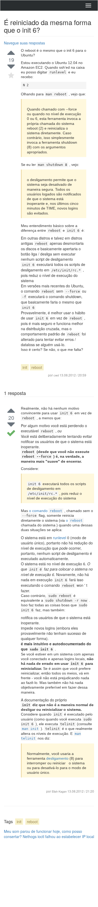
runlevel (60, 537)
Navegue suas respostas (24, 42)
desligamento (58, 758)
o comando (45, 511)
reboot (36, 367)
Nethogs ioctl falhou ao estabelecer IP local (58, 836)
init (24, 367)
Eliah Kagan (59, 791)
